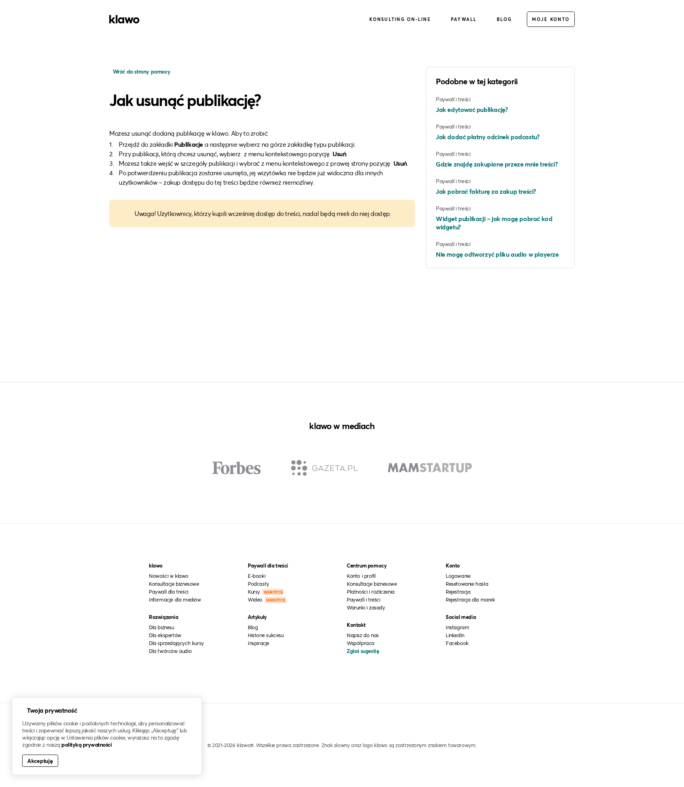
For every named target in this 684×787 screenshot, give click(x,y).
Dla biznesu (161, 627)
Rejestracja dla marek (470, 599)
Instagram (457, 627)
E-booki (256, 575)
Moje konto (551, 19)
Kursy (265, 591)
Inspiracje (258, 643)
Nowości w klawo (168, 575)
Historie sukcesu (266, 635)
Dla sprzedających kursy (176, 643)
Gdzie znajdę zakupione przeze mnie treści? (496, 164)
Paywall (464, 19)
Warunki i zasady (366, 607)
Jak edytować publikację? (471, 109)
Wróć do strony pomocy (140, 71)
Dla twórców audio (170, 651)
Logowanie (458, 575)
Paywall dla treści (168, 591)
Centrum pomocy (366, 565)
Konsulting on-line (400, 19)
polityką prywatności (86, 744)
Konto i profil (361, 575)
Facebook (457, 643)
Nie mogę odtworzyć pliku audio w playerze (497, 254)
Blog (504, 19)
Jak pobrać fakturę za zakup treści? (486, 191)
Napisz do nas (363, 635)
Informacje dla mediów (175, 599)
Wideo (266, 599)
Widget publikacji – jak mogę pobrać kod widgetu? (494, 222)
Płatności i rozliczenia (371, 591)
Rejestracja (458, 591)
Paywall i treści (363, 599)
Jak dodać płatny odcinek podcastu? (487, 136)
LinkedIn (455, 635)
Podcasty (258, 583)
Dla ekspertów (165, 635)
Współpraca (360, 643)
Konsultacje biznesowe (174, 583)
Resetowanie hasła (467, 583)
